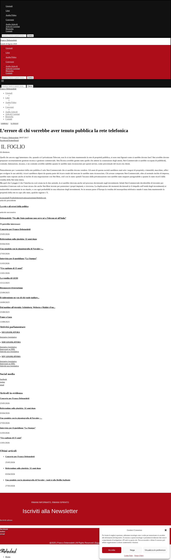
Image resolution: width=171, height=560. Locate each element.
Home (7, 557)
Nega (132, 550)
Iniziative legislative (8, 337)
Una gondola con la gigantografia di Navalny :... (21, 249)
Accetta (111, 550)
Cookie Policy (128, 556)
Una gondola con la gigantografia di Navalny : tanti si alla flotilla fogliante (37, 480)
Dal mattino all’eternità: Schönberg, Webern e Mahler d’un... (27, 307)
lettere (17, 198)
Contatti (9, 31)
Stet (38, 198)
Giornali (9, 6)
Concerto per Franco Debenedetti (15, 229)
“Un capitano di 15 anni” (11, 268)
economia (4, 198)
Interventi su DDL (7, 349)
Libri (8, 11)
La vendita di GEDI (9, 278)
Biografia (9, 29)
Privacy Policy (139, 556)
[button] (165, 530)
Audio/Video (11, 15)
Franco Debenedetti (10, 138)
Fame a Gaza (6, 317)
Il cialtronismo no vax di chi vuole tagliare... (19, 297)
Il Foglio (11, 198)
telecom (43, 198)
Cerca (30, 36)
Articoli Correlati (13, 26)
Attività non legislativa (9, 351)
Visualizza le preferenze (155, 550)
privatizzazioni (26, 198)
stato (34, 198)
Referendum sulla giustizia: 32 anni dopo (18, 239)
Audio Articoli (12, 24)
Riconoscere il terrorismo (11, 288)
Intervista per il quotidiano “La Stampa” (18, 258)
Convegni (10, 20)
